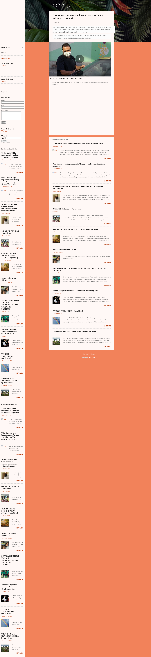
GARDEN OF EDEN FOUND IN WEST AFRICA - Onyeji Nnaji (75, 229)
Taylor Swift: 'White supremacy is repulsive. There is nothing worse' (78, 143)
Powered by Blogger (89, 354)
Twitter (3, 65)
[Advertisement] (121, 37)
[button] (110, 15)
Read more (107, 158)
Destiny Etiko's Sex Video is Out (64, 250)
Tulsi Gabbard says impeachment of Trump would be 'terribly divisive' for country (10, 181)
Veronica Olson (92, 357)
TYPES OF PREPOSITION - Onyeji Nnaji (68, 311)
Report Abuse (5, 58)
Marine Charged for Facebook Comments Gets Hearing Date (75, 291)
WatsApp (4, 131)
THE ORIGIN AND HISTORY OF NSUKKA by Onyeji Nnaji (74, 331)
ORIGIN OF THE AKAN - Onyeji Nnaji (67, 209)
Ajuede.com (59, 4)
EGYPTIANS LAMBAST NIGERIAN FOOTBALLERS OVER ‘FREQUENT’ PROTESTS (10, 305)
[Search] (126, 4)
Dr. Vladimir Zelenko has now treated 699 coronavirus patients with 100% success (9, 207)
